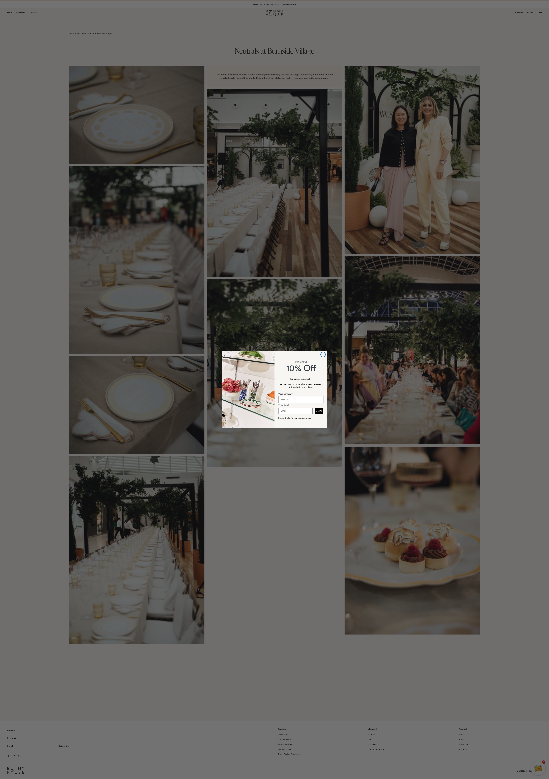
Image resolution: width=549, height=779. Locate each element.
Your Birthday (285, 394)
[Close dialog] (323, 354)
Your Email (284, 405)
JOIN (319, 411)
